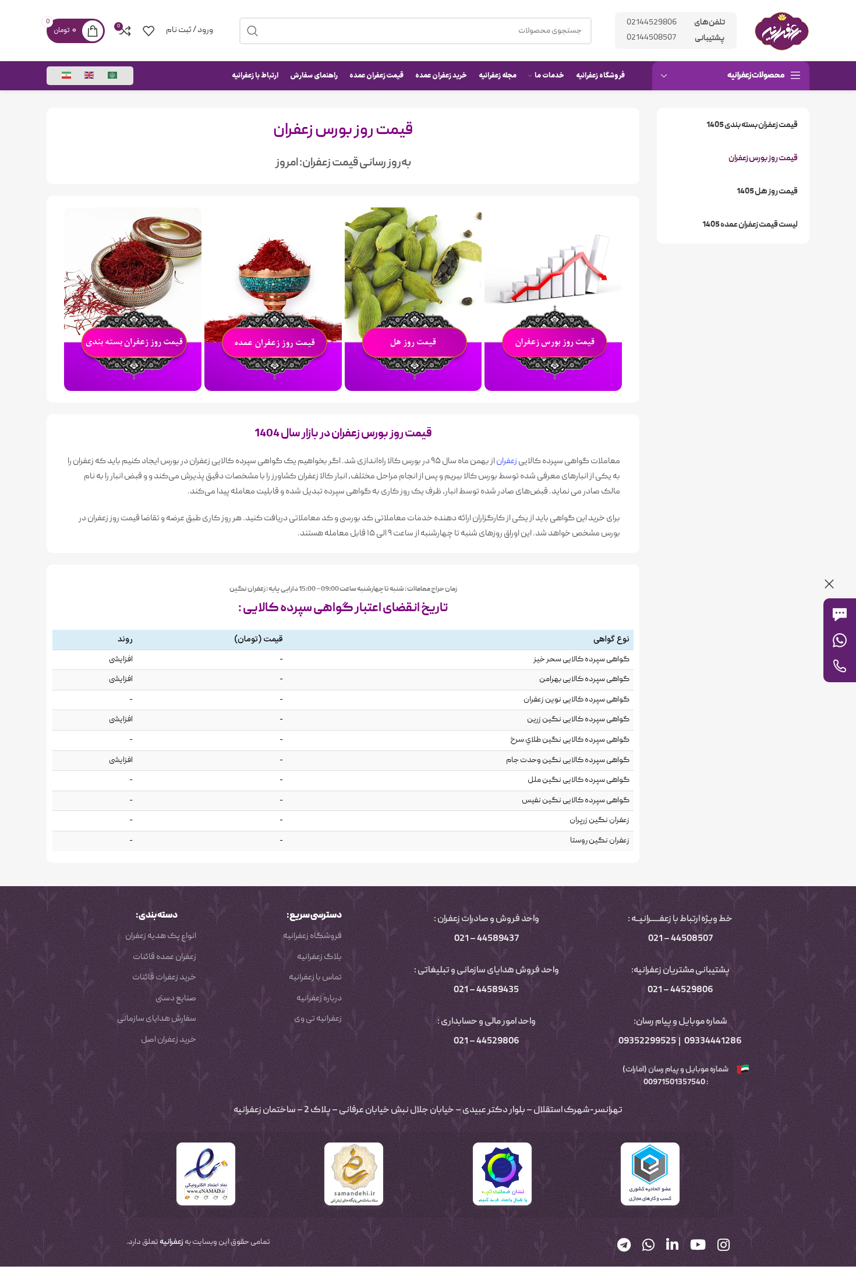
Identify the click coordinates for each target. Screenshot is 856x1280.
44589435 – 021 (486, 990)
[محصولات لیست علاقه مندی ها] (148, 31)
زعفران (506, 461)
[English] (89, 75)
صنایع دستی (175, 998)
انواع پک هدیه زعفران (160, 936)
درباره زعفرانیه (319, 998)
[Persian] (67, 75)
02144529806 (652, 23)
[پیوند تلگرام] (623, 1246)
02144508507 (651, 38)
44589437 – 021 (486, 939)
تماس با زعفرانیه (315, 977)
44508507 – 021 (680, 939)
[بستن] (829, 583)
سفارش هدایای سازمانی (156, 1019)
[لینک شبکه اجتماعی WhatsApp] (648, 1246)
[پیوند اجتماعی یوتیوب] (698, 1246)
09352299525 (647, 1041)
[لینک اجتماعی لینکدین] (672, 1246)
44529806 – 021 (680, 990)
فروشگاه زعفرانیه (312, 936)
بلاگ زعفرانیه (319, 957)
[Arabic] (113, 75)
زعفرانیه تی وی (318, 1019)
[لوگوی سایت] (781, 31)
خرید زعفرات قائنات (164, 977)
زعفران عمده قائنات (164, 957)
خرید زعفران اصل (168, 1040)
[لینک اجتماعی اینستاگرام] (723, 1246)
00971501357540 (673, 1082)
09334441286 (713, 1041)
